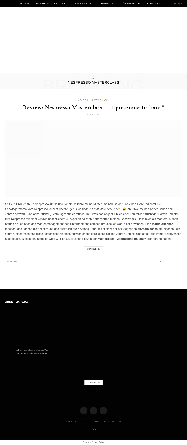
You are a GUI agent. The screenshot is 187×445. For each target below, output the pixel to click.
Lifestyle (83, 3)
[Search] (171, 3)
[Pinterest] (175, 262)
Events (107, 3)
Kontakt (154, 3)
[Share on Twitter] (171, 262)
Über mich (131, 3)
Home (24, 3)
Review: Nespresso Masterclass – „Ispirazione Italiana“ (93, 107)
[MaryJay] (93, 40)
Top (94, 429)
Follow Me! (95, 382)
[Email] (179, 262)
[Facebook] (83, 410)
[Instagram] (93, 410)
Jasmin (13, 261)
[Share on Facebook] (168, 262)
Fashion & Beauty (51, 3)
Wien (106, 100)
